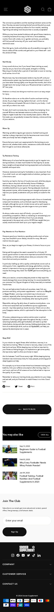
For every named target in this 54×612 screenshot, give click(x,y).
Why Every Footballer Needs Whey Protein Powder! (33, 464)
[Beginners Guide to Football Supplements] (10, 449)
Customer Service (14, 574)
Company (9, 564)
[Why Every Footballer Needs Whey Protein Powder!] (10, 462)
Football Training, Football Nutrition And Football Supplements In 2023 (31, 479)
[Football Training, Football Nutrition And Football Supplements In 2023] (10, 476)
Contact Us (10, 584)
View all (45, 435)
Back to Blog (29, 409)
